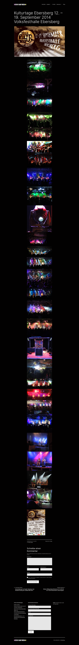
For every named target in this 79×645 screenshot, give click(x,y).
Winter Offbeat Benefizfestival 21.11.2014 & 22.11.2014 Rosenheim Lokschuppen (20, 613)
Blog (64, 4)
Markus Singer (30, 542)
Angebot (48, 4)
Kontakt (53, 4)
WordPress (63, 640)
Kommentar (29, 556)
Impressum (59, 4)
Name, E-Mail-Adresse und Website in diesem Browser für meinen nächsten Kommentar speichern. (40, 578)
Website (28, 572)
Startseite (44, 4)
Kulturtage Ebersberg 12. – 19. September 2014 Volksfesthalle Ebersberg (19, 617)
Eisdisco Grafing (17, 604)
